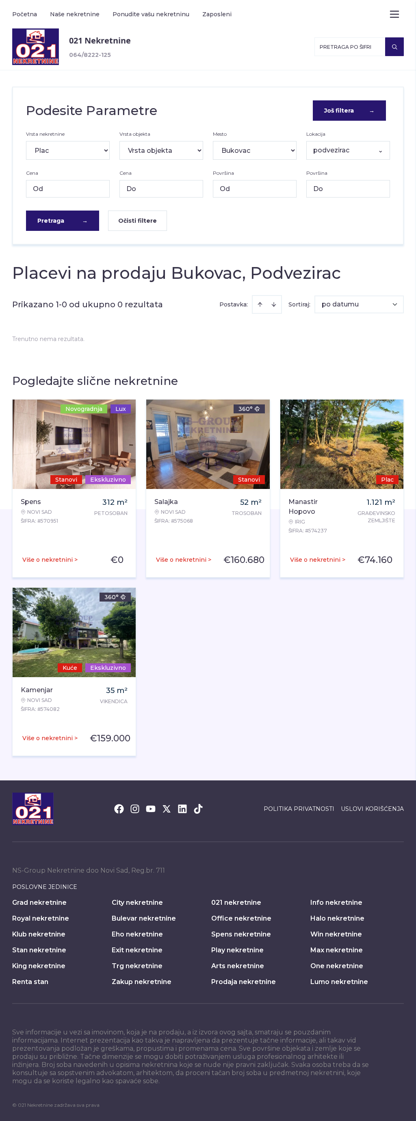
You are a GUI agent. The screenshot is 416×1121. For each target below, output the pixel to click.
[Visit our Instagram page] (135, 809)
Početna (24, 14)
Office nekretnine (241, 918)
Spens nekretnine (241, 934)
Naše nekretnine (75, 14)
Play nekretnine (237, 950)
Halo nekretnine (337, 918)
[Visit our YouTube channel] (151, 809)
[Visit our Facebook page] (119, 809)
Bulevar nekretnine (144, 918)
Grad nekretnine (39, 902)
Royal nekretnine (40, 918)
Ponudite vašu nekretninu (151, 14)
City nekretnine (137, 902)
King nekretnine (38, 966)
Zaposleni (217, 14)
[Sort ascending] (260, 304)
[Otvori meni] (394, 14)
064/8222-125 (90, 55)
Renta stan (30, 982)
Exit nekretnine (137, 950)
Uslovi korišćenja (372, 809)
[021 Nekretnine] (35, 46)
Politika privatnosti (299, 809)
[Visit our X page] (166, 809)
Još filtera (349, 110)
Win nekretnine (336, 934)
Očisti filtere (137, 220)
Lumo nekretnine (339, 982)
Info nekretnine (336, 902)
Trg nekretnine (137, 966)
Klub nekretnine (38, 934)
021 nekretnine (236, 902)
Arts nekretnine (237, 966)
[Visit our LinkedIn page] (182, 809)
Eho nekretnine (137, 934)
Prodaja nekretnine (243, 982)
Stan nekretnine (39, 950)
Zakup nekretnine (141, 982)
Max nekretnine (336, 950)
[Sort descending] (274, 304)
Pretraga (62, 220)
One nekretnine (336, 966)
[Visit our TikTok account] (198, 809)
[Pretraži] (394, 46)
